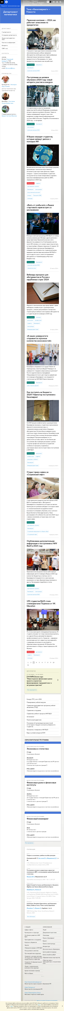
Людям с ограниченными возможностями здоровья (32, 967)
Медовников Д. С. (52, 858)
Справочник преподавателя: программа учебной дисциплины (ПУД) (41, 706)
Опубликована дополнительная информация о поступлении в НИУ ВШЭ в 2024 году (42, 543)
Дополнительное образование (51, 949)
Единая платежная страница (32, 970)
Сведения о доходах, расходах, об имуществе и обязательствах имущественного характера (33, 957)
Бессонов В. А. (42, 858)
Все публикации (31, 916)
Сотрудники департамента (9, 35)
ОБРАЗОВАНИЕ (47, 927)
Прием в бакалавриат (48, 938)
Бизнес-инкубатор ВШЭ (49, 954)
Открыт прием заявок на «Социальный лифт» (37, 473)
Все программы (29, 843)
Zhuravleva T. (30, 908)
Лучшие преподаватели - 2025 (8, 38)
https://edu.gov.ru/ (30, 987)
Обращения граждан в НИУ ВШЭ (33, 948)
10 (53, 662)
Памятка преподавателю (34, 720)
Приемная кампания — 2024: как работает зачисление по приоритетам (41, 22)
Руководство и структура (32, 932)
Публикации (31, 849)
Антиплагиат (30, 717)
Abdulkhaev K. (30, 889)
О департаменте (6, 32)
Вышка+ (45, 941)
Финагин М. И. (31, 876)
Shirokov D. (38, 889)
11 (28, 665)
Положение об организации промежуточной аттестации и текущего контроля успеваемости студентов (41, 724)
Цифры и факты (29, 930)
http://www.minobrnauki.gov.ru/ (33, 982)
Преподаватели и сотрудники (33, 939)
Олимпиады (46, 935)
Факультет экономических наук (10, 6)
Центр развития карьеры (49, 952)
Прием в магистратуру (49, 943)
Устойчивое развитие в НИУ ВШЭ (32, 936)
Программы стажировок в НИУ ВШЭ (37, 730)
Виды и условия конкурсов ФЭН (36, 733)
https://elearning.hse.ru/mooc (33, 992)
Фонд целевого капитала (31, 950)
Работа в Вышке (29, 973)
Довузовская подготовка (49, 932)
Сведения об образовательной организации (33, 962)
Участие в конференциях (8, 42)
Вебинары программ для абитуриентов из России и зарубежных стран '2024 (38, 277)
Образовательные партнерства (51, 957)
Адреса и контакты (40, 1000)
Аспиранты (5, 45)
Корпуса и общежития (31, 942)
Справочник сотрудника (34, 710)
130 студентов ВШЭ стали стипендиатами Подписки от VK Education (41, 603)
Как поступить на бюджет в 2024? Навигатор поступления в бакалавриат (41, 394)
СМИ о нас (5, 48)
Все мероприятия (32, 690)
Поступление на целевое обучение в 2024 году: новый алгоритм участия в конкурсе (40, 79)
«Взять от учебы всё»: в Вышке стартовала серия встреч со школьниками (40, 207)
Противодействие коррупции (33, 953)
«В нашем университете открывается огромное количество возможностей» (39, 338)
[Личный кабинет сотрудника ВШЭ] (57, 2)
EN (50, 1)
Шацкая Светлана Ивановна (9, 116)
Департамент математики (10, 13)
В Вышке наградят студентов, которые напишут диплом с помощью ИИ (40, 139)
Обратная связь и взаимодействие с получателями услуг (52, 961)
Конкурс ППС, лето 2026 (34, 699)
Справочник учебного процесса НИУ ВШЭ (39, 714)
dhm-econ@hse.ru (10, 68)
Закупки (27, 945)
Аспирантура (46, 946)
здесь (39, 1004)
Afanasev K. (38, 908)
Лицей (44, 930)
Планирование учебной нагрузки (36, 702)
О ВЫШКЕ (28, 927)
